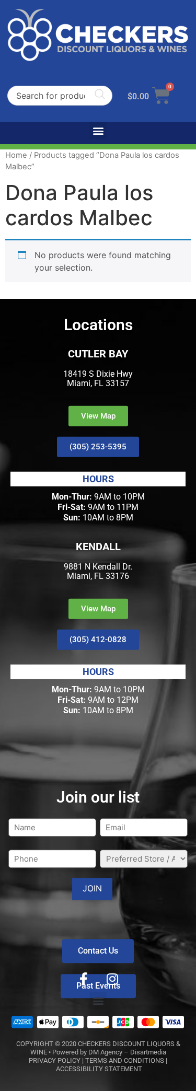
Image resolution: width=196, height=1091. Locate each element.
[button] (98, 130)
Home (16, 155)
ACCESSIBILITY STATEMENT (99, 1069)
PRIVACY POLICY (54, 1060)
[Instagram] (112, 979)
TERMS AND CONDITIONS (124, 1060)
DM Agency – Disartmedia (127, 1052)
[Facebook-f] (84, 979)
